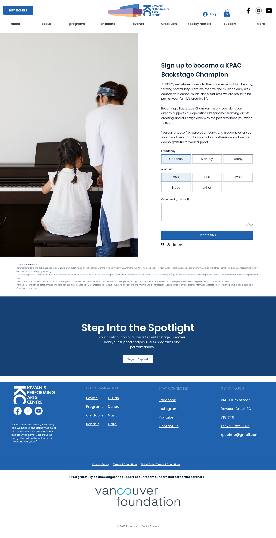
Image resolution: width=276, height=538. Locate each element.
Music (113, 415)
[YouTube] (269, 10)
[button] (227, 13)
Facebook (167, 400)
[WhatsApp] (174, 244)
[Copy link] (180, 244)
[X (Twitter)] (168, 244)
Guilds (113, 398)
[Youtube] (39, 411)
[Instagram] (258, 10)
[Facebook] (248, 10)
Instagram (168, 409)
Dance (113, 406)
